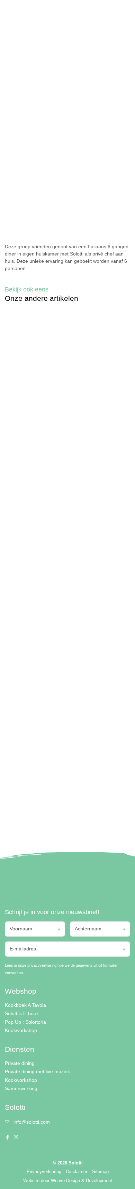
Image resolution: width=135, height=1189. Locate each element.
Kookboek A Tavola (25, 1005)
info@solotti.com (32, 1122)
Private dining (20, 1063)
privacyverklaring (41, 965)
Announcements (18, 37)
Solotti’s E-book (22, 1013)
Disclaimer (76, 1171)
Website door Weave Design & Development (67, 1180)
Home (10, 31)
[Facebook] (96, 12)
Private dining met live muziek (37, 1071)
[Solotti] (27, 12)
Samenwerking (21, 1088)
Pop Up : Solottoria (25, 1022)
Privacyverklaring (44, 1171)
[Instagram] (103, 12)
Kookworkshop (21, 1030)
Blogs (23, 31)
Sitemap (100, 1171)
